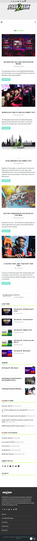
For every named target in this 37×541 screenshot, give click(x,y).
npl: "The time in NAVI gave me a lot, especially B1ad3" (15, 410)
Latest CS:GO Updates (10, 432)
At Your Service (5, 446)
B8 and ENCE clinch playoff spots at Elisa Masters (14, 416)
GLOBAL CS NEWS (8, 400)
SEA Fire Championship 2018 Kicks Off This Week (18, 214)
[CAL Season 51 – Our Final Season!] (7, 322)
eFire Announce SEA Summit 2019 (18, 161)
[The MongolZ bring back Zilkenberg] (30, 391)
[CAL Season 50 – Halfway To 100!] (7, 332)
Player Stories (18, 261)
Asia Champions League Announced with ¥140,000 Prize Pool (11, 379)
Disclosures (5, 530)
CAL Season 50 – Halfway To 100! (23, 330)
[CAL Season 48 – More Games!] (7, 353)
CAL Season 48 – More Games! (22, 351)
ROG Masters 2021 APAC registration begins (18, 63)
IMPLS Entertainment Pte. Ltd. (22, 537)
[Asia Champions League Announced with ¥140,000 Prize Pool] (30, 381)
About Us (4, 514)
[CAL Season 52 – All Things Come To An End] (7, 311)
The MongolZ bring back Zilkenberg (11, 389)
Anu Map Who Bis (6, 450)
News (18, 59)
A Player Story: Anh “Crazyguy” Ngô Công (18, 264)
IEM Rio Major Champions (8, 454)
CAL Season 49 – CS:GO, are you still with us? (24, 341)
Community (4, 522)
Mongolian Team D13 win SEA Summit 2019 (18, 112)
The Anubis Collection (7, 438)
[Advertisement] (19, 16)
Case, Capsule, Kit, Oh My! (8, 442)
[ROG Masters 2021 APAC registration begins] (18, 45)
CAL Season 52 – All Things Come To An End (24, 310)
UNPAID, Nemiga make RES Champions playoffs (13, 426)
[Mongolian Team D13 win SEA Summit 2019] (18, 95)
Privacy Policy (5, 526)
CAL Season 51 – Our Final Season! (23, 319)
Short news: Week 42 (7, 406)
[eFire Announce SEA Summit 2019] (18, 144)
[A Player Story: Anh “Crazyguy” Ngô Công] (18, 247)
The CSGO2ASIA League (7, 518)
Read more (6, 79)
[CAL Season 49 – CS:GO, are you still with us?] (7, 343)
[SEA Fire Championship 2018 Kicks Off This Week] (18, 197)
